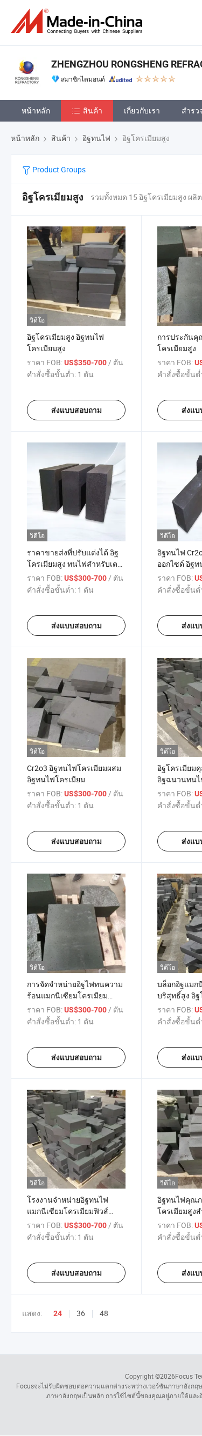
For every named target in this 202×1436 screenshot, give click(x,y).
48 (104, 1313)
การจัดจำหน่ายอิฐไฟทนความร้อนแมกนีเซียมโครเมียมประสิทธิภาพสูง (75, 995)
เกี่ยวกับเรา (142, 110)
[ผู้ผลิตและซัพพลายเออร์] (79, 21)
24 (57, 1313)
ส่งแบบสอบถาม (76, 410)
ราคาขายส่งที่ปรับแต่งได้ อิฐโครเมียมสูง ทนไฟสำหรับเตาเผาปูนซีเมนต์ (74, 563)
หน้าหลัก (36, 110)
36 (80, 1313)
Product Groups (58, 169)
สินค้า (92, 110)
